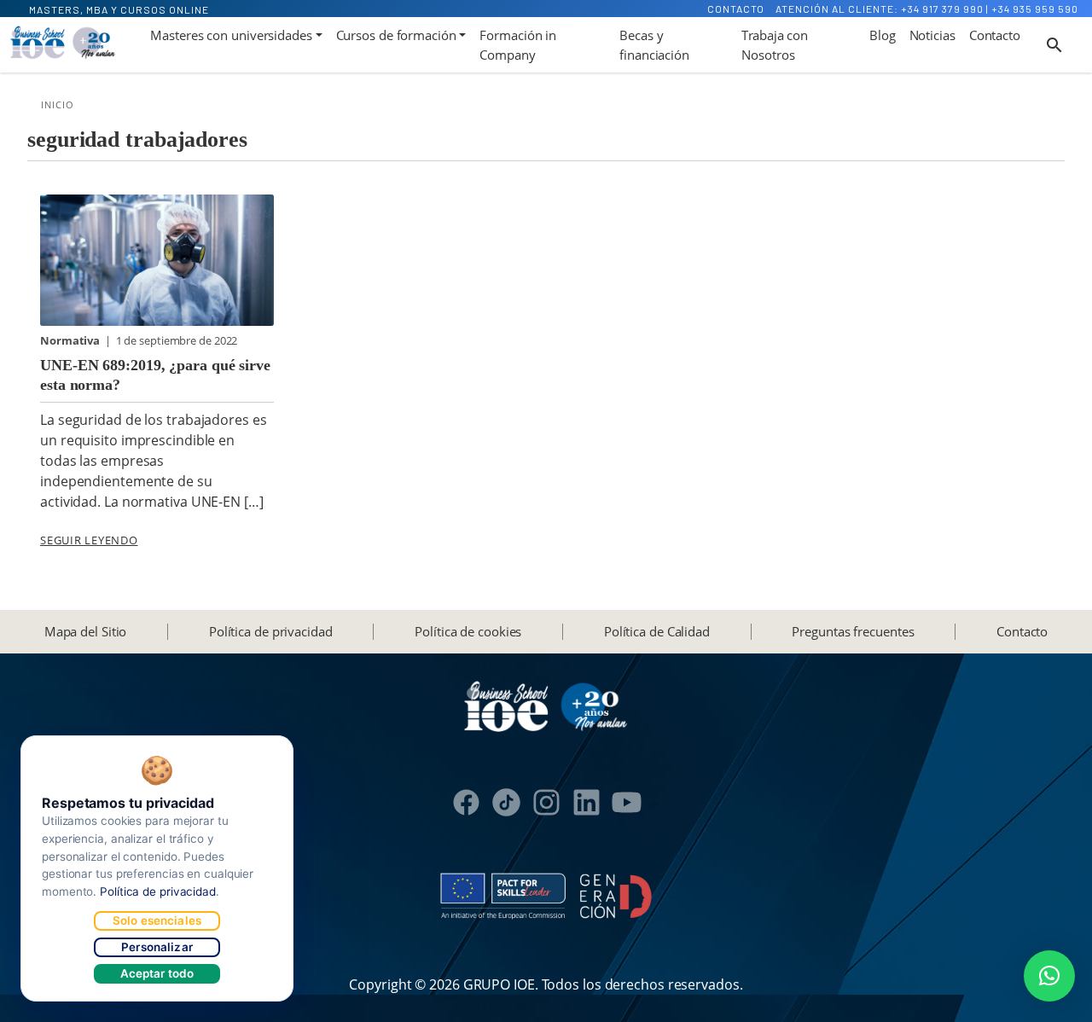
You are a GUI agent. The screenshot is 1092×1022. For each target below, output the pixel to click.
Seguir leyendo (89, 540)
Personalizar (157, 947)
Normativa (71, 340)
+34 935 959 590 (1034, 9)
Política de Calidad (657, 631)
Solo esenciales (157, 920)
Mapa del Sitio (85, 631)
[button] (1049, 976)
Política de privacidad (271, 631)
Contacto (735, 9)
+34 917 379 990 (942, 9)
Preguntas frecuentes (853, 631)
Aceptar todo (157, 973)
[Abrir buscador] (1054, 45)
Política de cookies (468, 631)
